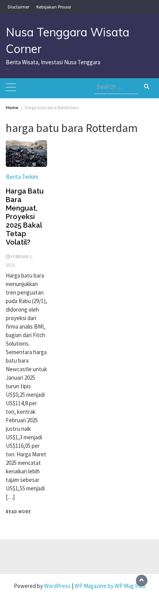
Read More (18, 511)
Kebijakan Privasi (53, 6)
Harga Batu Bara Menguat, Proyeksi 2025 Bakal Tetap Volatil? (25, 216)
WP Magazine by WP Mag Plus (109, 585)
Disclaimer (18, 6)
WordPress (57, 585)
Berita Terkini (22, 176)
